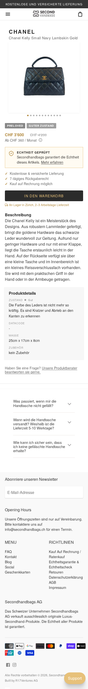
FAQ (8, 551)
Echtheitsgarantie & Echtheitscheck (64, 564)
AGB (52, 582)
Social (9, 566)
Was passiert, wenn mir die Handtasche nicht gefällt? (34, 403)
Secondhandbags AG (63, 675)
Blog (8, 561)
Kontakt (11, 556)
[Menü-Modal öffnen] (8, 14)
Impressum (57, 587)
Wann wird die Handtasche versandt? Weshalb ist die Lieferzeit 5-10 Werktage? (34, 424)
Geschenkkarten (17, 572)
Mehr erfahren (52, 162)
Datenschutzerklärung (66, 577)
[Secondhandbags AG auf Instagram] (14, 664)
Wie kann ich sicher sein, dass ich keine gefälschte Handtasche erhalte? (39, 446)
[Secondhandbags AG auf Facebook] (8, 664)
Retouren (56, 572)
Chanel (22, 31)
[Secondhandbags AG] (44, 14)
